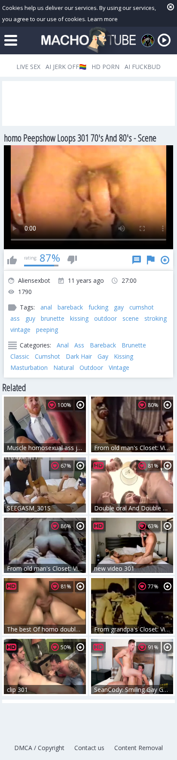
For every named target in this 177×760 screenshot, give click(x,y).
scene (130, 318)
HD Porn (105, 67)
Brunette (134, 345)
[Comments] (136, 260)
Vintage (119, 367)
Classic (19, 356)
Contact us (89, 748)
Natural (63, 367)
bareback (70, 307)
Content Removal (138, 748)
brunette (52, 318)
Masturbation (29, 367)
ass (15, 318)
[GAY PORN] (147, 40)
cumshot (141, 307)
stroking (155, 318)
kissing (79, 318)
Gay (103, 356)
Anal (63, 345)
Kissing (123, 356)
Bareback (103, 345)
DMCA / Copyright (39, 748)
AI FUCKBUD (143, 67)
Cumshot (47, 356)
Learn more (103, 19)
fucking (98, 307)
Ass (79, 345)
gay (119, 307)
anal (46, 307)
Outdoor (91, 367)
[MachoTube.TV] (88, 40)
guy (30, 318)
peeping (47, 329)
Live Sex (28, 67)
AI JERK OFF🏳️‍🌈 (66, 67)
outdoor (105, 318)
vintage (20, 329)
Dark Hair (79, 356)
